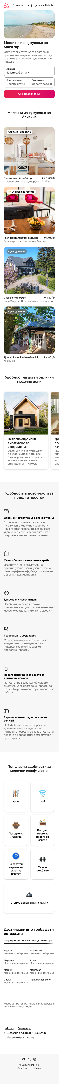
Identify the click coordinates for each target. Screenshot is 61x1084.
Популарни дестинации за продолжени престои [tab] (30, 940)
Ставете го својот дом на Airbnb (33, 5)
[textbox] (17, 84)
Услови (37, 1068)
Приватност (23, 1068)
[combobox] (29, 72)
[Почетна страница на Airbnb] (6, 5)
